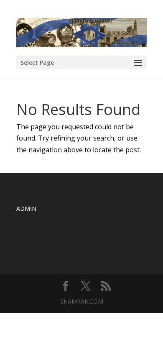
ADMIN (26, 208)
